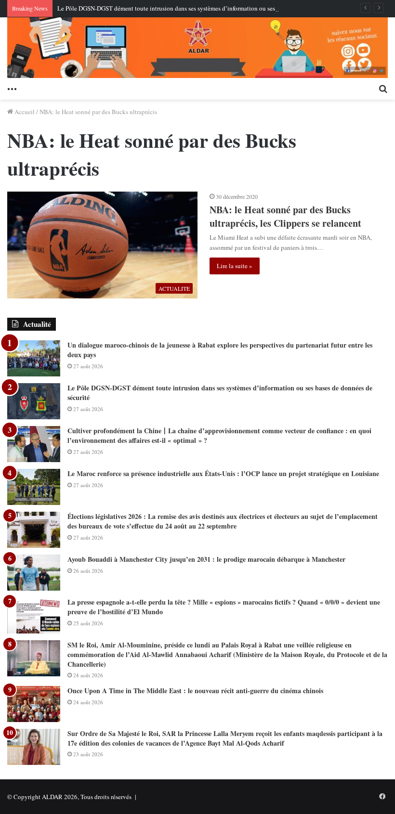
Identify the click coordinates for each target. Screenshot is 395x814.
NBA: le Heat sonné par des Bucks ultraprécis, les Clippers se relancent (285, 216)
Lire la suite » (234, 265)
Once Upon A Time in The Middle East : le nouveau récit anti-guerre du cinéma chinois (195, 690)
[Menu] (12, 87)
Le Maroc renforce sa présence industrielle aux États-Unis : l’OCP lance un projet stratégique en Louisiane (223, 473)
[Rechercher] (383, 87)
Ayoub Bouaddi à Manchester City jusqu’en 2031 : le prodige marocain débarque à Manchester (206, 559)
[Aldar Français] (197, 47)
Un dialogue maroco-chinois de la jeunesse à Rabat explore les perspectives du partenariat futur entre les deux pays (219, 350)
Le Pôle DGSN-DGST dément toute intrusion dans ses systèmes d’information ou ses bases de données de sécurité (204, 8)
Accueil (24, 111)
